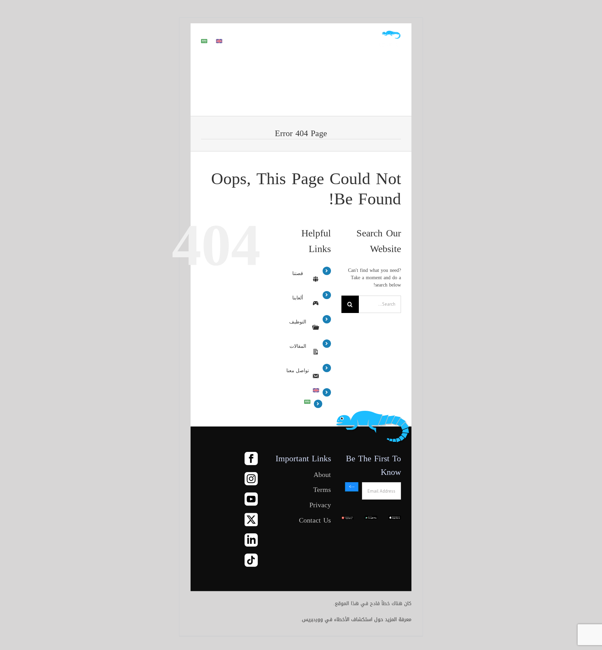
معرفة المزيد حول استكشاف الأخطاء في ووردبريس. (356, 619)
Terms (322, 490)
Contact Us (315, 520)
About (322, 475)
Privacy (320, 505)
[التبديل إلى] (219, 40)
